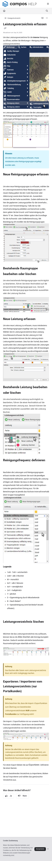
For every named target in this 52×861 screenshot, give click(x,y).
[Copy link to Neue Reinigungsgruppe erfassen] (7, 180)
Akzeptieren (40, 849)
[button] (46, 854)
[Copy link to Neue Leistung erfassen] (39, 319)
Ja (11, 796)
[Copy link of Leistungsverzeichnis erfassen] (5, 28)
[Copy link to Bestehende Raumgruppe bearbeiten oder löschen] (40, 274)
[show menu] (48, 4)
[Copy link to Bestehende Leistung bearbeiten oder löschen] (25, 393)
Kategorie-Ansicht (13, 18)
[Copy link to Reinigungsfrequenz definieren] (7, 466)
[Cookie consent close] (48, 849)
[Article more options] (47, 18)
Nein (25, 796)
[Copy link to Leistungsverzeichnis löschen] (7, 627)
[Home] (19, 4)
